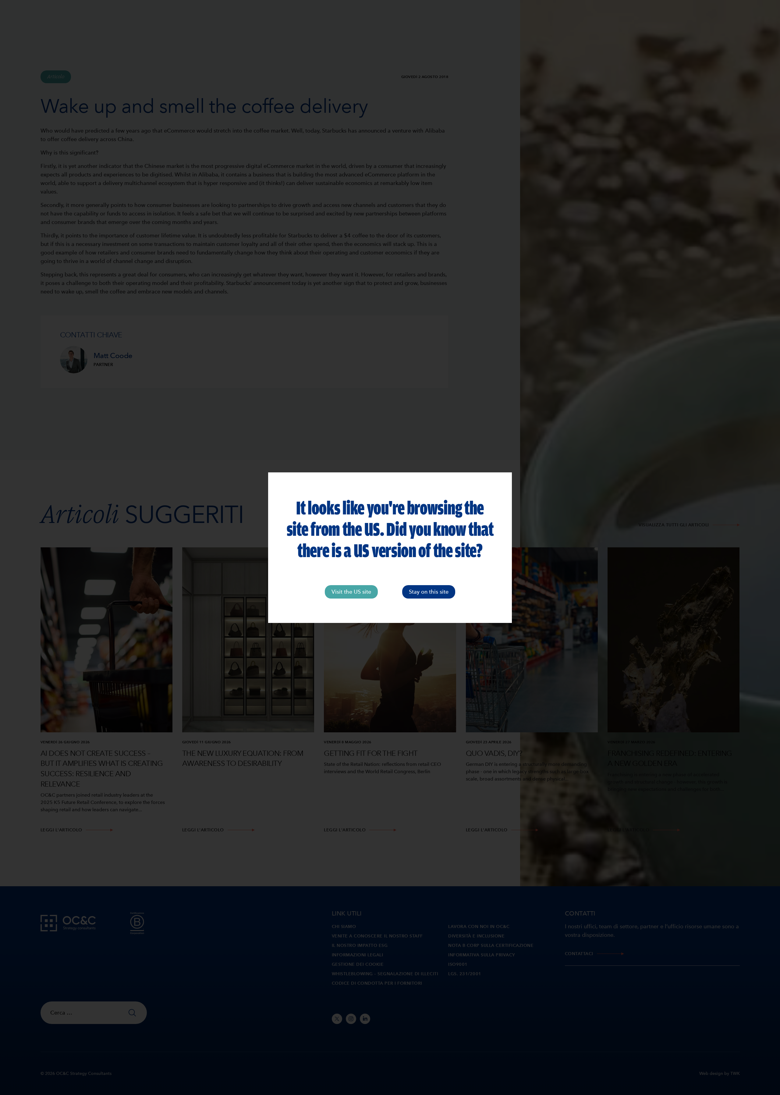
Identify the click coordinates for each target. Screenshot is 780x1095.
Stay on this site (428, 591)
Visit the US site (351, 591)
